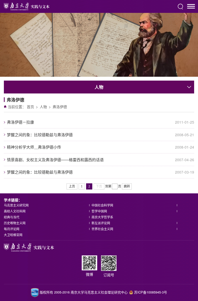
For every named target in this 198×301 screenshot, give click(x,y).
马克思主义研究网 (16, 205)
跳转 (127, 186)
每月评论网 (11, 229)
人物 (43, 106)
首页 (30, 106)
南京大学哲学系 (102, 217)
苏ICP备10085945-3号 (150, 292)
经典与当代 (11, 217)
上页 (72, 186)
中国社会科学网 (102, 205)
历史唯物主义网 (15, 223)
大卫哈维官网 (13, 235)
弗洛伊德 (60, 106)
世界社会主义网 (102, 229)
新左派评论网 (101, 223)
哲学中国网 (99, 211)
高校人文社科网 (15, 211)
